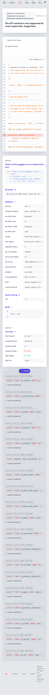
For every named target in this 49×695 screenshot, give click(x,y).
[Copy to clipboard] (41, 171)
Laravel (32, 674)
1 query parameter (14, 385)
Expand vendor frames (14, 40)
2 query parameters (14, 581)
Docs (24, 674)
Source (15, 674)
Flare (41, 671)
